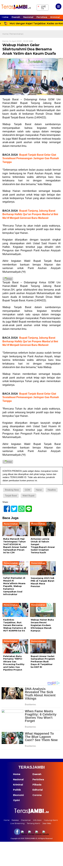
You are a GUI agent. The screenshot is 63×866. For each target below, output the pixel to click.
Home (5, 17)
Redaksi (15, 820)
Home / (6, 34)
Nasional (28, 17)
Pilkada (36, 784)
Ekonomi (18, 795)
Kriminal (55, 17)
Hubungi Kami (51, 820)
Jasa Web (46, 823)
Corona (37, 795)
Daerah (16, 17)
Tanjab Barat (11, 495)
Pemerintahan (16, 34)
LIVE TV (42, 7)
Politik (17, 789)
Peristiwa (42, 17)
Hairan (39, 490)
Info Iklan (37, 820)
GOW (27, 490)
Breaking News (12, 490)
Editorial (37, 789)
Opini (16, 800)
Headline (52, 490)
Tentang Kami (33, 823)
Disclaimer (26, 820)
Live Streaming (17, 823)
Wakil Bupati (28, 495)
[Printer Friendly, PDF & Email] (7, 279)
